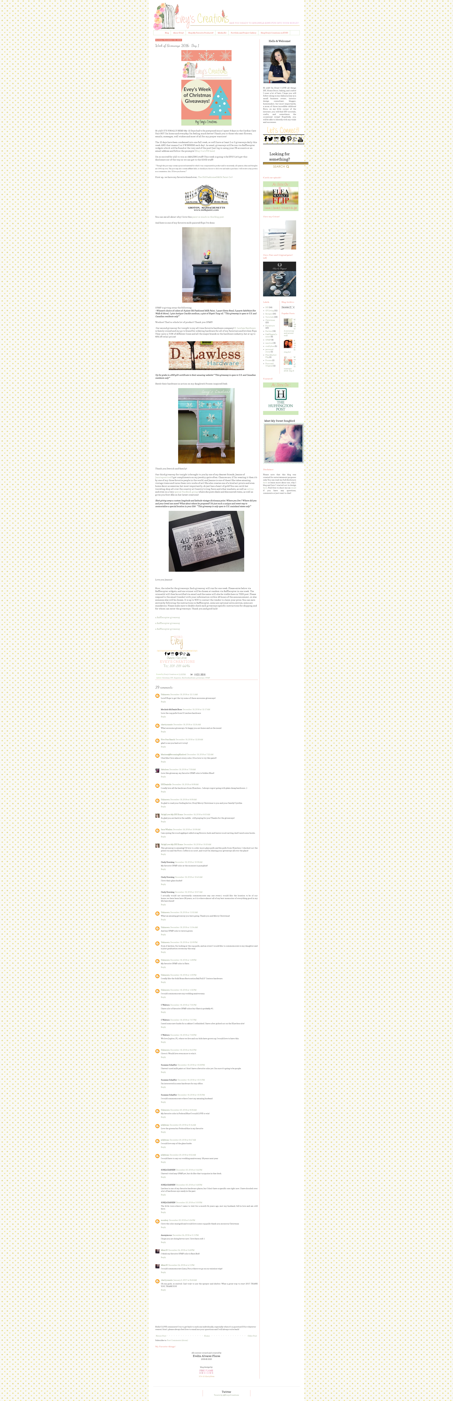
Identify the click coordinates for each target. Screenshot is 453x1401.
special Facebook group (186, 492)
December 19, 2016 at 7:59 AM (182, 769)
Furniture (270, 325)
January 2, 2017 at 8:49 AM (185, 1280)
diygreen (177, 678)
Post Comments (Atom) (177, 1340)
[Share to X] (200, 674)
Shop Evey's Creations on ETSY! (274, 33)
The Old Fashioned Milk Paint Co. (215, 177)
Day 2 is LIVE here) (205, 151)
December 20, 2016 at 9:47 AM (183, 1140)
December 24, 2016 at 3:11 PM (186, 1235)
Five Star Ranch (168, 739)
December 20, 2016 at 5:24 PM (182, 1220)
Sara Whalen (166, 829)
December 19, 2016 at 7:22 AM (200, 754)
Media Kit (222, 33)
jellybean (165, 1125)
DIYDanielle (166, 784)
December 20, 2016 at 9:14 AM (183, 1125)
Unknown (165, 694)
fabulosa (165, 769)
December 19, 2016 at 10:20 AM (197, 844)
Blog (167, 33)
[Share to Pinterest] (204, 674)
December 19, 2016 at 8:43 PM (183, 1050)
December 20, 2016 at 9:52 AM (183, 1155)
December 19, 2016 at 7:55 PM (183, 1005)
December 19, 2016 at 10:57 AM (188, 892)
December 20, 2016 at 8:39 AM (183, 1110)
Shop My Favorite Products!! (200, 33)
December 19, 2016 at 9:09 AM (183, 799)
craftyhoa (269, 346)
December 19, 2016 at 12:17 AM (196, 709)
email (293, 488)
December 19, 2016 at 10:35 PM (191, 1095)
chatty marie (167, 724)
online (250, 489)
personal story (269, 350)
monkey (164, 1220)
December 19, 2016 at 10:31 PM (191, 1080)
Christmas (166, 678)
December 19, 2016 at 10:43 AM (188, 877)
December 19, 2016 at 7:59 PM (183, 1035)
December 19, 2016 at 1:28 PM (183, 960)
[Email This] (195, 674)
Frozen (268, 360)
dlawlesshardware (189, 678)
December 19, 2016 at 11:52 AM (184, 912)
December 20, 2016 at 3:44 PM (189, 1170)
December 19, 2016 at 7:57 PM (183, 1020)
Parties (268, 331)
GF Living (269, 310)
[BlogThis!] (198, 674)
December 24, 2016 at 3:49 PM (181, 1250)
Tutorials (269, 317)
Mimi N (164, 1250)
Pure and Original (269, 364)
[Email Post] (191, 674)
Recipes (268, 314)
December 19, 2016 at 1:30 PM (183, 975)
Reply (163, 701)
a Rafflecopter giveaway (167, 617)
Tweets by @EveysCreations (226, 1395)
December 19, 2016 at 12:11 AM (184, 694)
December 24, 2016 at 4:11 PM (181, 1265)
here (265, 482)
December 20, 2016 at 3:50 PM (189, 1202)
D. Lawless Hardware (245, 328)
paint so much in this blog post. (208, 217)
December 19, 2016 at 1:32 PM (183, 990)
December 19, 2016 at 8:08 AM (185, 784)
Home (207, 1336)
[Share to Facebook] (202, 674)
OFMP (207, 678)
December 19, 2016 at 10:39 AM (188, 862)
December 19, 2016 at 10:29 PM (191, 1065)
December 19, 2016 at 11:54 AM (184, 927)
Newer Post (161, 1336)
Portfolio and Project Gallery (243, 33)
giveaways (200, 678)
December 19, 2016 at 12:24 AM (187, 724)
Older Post (252, 1336)
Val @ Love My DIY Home (172, 814)
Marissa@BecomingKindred (173, 754)
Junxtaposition (163, 477)
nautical (269, 343)
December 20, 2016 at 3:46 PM (189, 1185)
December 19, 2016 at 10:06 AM (186, 829)
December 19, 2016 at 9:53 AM (197, 814)
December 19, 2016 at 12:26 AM (189, 739)
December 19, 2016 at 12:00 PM (183, 942)
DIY (171, 678)
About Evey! (178, 33)
